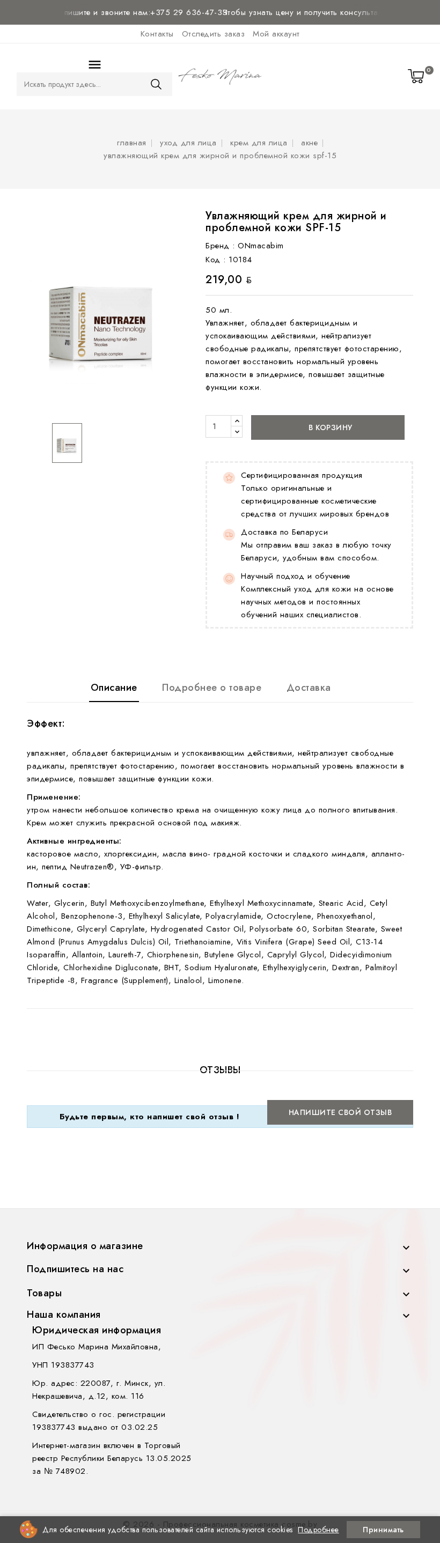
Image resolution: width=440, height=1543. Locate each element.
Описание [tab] (114, 688)
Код (213, 259)
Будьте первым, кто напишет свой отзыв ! (150, 1117)
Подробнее (318, 1529)
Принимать (383, 1529)
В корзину (329, 427)
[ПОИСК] (156, 84)
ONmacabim (261, 246)
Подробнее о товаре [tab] (211, 688)
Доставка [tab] (309, 688)
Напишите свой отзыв (340, 1112)
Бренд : (220, 246)
